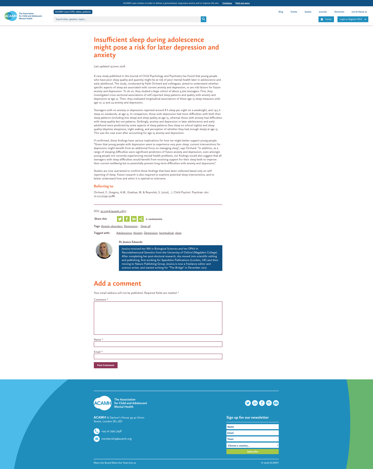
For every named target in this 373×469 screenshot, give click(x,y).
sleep (178, 233)
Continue (227, 3)
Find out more (242, 3)
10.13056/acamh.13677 (113, 211)
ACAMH (274, 462)
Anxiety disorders (111, 226)
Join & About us (359, 11)
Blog (281, 11)
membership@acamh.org (116, 438)
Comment (101, 299)
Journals (323, 11)
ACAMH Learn (73, 11)
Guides (308, 11)
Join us (132, 462)
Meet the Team (120, 462)
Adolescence (124, 233)
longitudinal (166, 233)
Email (97, 352)
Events (328, 19)
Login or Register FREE (351, 19)
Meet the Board (102, 462)
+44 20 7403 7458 (111, 431)
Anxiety (137, 233)
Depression (131, 226)
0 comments (154, 219)
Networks (339, 11)
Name (97, 339)
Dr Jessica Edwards (130, 242)
